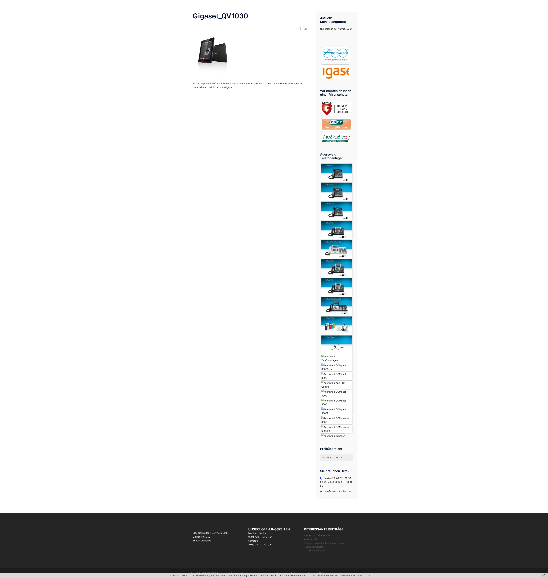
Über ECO (256, 4)
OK (369, 575)
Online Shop (306, 4)
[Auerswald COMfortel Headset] (336, 344)
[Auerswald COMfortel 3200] (336, 287)
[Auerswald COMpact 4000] (336, 393)
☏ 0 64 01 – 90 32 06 (342, 4)
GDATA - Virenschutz (315, 550)
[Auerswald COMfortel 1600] (336, 230)
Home (245, 4)
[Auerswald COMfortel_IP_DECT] (336, 325)
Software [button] (327, 457)
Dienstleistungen (273, 4)
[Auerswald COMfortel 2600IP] (336, 268)
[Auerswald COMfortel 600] (336, 172)
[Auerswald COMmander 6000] (336, 420)
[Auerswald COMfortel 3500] (336, 306)
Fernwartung (322, 4)
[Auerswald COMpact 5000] (336, 402)
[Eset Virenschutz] (336, 124)
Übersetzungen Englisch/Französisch (324, 543)
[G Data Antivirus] (336, 108)
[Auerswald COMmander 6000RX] (336, 429)
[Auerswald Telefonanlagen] (335, 54)
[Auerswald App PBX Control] (336, 384)
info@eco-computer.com (338, 491)
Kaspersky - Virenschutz (317, 535)
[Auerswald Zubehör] (333, 435)
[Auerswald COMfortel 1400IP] (336, 211)
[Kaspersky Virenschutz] (336, 138)
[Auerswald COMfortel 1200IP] (336, 192)
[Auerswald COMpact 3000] (336, 376)
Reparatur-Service (313, 546)
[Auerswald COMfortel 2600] (336, 249)
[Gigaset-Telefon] (335, 71)
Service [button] (339, 457)
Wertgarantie (311, 539)
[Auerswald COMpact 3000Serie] (336, 367)
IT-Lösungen (291, 4)
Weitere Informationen (352, 575)
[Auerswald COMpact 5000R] (336, 411)
